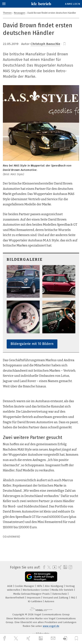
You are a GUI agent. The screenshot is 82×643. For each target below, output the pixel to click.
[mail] (53, 638)
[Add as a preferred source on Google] (41, 577)
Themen (7, 12)
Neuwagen (19, 12)
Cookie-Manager (25, 586)
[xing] (28, 638)
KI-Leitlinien (35, 601)
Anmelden (72, 3)
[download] (65, 638)
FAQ (73, 597)
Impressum (34, 597)
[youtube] (54, 567)
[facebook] (4, 638)
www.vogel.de (51, 626)
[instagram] (70, 567)
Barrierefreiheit (15, 597)
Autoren (49, 601)
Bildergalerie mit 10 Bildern (32, 344)
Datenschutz (60, 593)
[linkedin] (41, 638)
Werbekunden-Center (36, 589)
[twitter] (16, 638)
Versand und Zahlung (56, 597)
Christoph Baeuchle (45, 44)
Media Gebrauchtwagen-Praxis (32, 593)
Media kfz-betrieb (62, 589)
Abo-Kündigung (54, 586)
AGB (10, 586)
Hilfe (40, 586)
